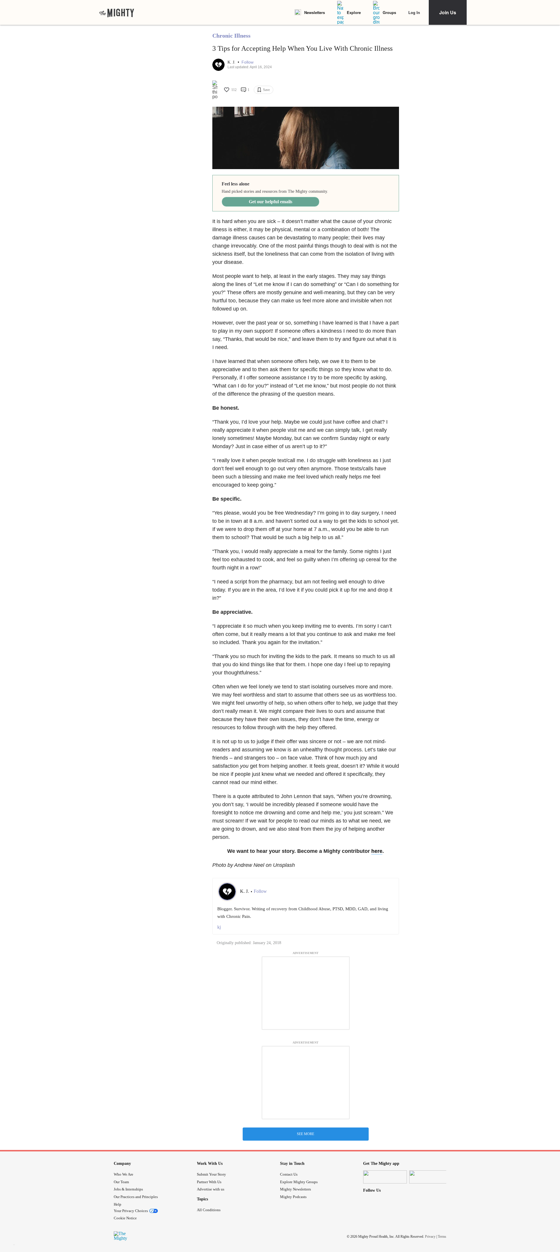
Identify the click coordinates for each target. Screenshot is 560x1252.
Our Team (121, 1182)
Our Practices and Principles (136, 1197)
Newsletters (314, 12)
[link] (116, 12)
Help (117, 1204)
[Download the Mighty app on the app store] (385, 1176)
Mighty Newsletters (295, 1189)
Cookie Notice (125, 1218)
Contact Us (289, 1174)
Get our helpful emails (270, 201)
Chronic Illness (231, 35)
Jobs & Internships (128, 1189)
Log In (414, 12)
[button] (247, 62)
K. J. (232, 62)
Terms (442, 1237)
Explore (354, 12)
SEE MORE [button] (305, 1134)
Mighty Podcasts (293, 1197)
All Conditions (208, 1210)
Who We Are (123, 1174)
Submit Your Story (211, 1174)
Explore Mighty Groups (299, 1182)
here (376, 851)
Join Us (447, 12)
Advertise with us (210, 1189)
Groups (389, 12)
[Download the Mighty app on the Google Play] (431, 1176)
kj (219, 927)
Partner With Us (209, 1182)
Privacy (430, 1237)
